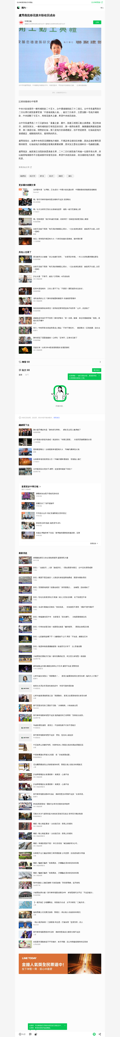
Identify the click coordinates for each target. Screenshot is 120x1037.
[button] (22, 1034)
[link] (30, 1034)
